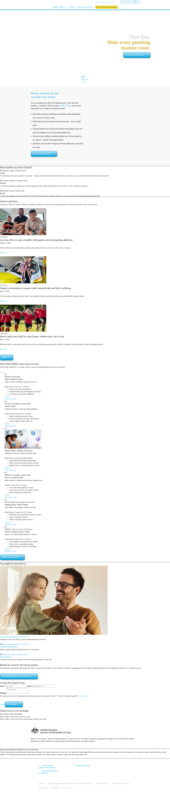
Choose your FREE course (41, 154)
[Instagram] (118, 767)
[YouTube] (112, 767)
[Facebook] (106, 767)
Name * (2, 686)
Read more (3, 253)
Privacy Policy (102, 783)
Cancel (2, 704)
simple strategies (65, 106)
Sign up (7, 396)
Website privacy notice (121, 783)
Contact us (67, 788)
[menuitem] (105, 2)
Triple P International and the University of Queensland (70, 783)
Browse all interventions (10, 557)
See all (4, 357)
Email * (30, 686)
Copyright (55, 788)
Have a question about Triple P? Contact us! (16, 676)
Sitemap (42, 783)
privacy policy (82, 696)
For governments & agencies (48, 772)
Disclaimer (43, 788)
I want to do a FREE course (134, 55)
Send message (11, 704)
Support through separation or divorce (14, 637)
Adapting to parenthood (8, 647)
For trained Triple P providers (47, 767)
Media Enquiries (83, 765)
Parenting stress (5, 657)
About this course (10, 399)
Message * (3, 693)
